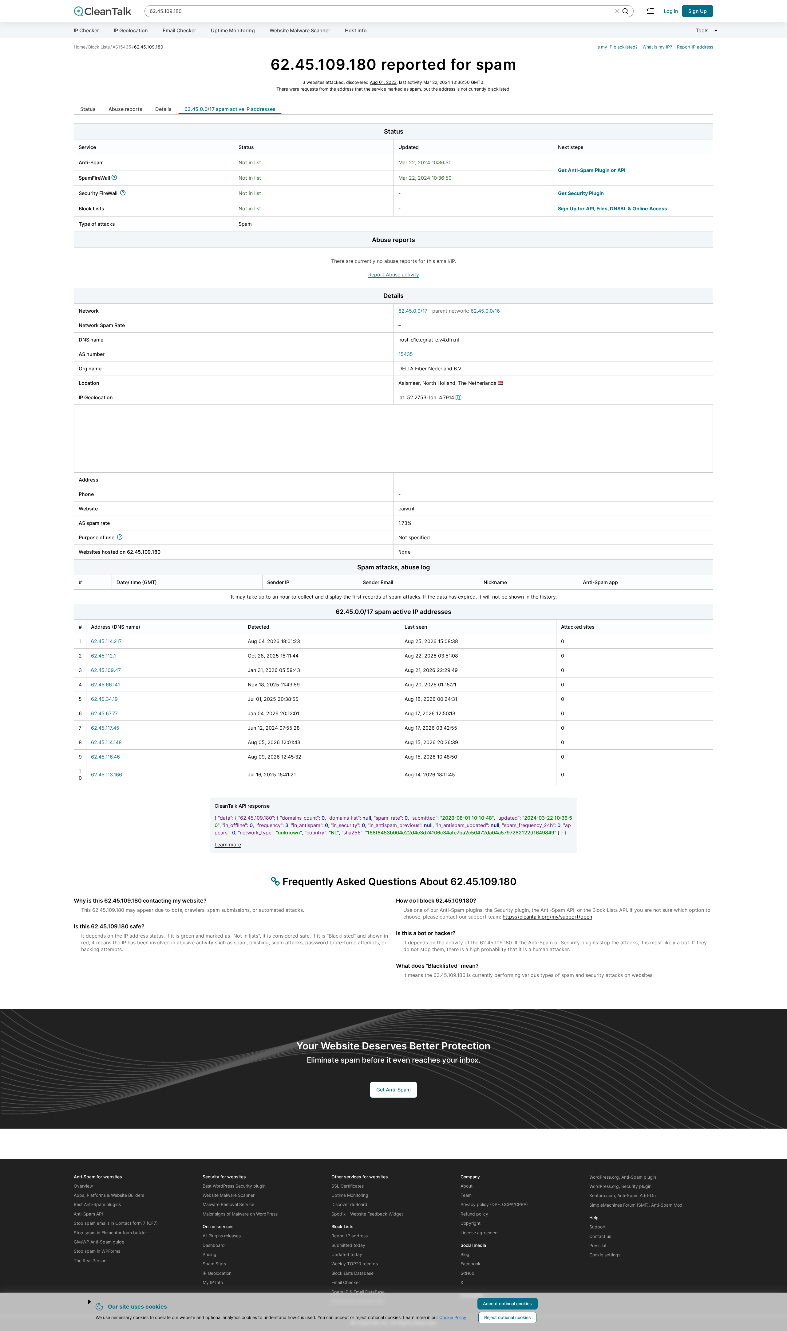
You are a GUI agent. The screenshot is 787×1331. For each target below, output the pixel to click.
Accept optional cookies (507, 1303)
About (467, 1186)
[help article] (115, 178)
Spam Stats (214, 1263)
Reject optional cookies (507, 1317)
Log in (671, 11)
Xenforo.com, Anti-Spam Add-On (622, 1195)
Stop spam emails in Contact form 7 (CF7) (116, 1223)
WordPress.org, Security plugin (620, 1186)
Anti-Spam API (88, 1213)
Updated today (346, 1254)
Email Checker (179, 30)
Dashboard (214, 1245)
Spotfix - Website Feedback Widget (367, 1213)
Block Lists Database (352, 1273)
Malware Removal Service (228, 1204)
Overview (83, 1186)
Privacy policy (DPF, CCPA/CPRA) (494, 1204)
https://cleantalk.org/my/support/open (547, 917)
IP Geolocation (131, 30)
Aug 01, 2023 (383, 82)
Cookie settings (604, 1254)
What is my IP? (657, 46)
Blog (465, 1254)
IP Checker (86, 30)
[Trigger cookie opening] (84, 1302)
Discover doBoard (349, 1204)
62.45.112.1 (103, 656)
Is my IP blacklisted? (617, 46)
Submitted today (348, 1245)
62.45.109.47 (106, 670)
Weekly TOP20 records (354, 1263)
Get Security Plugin (581, 193)
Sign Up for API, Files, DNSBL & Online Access (612, 208)
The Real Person (90, 1260)
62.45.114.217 (106, 641)
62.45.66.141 (105, 684)
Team (466, 1195)
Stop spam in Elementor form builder (110, 1232)
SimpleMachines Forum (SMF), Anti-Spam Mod (635, 1205)
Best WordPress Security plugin (234, 1186)
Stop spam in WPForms (97, 1251)
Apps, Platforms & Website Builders (109, 1195)
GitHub (467, 1273)
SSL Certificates (347, 1186)
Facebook (471, 1263)
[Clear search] (617, 11)
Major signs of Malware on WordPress (240, 1213)
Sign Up (697, 11)
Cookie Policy (452, 1317)
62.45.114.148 (106, 742)
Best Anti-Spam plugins (97, 1204)
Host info (356, 30)
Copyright (471, 1223)
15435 (405, 354)
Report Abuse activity (393, 274)
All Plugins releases (222, 1235)
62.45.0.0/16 (485, 311)
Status (88, 109)
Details (163, 109)
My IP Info (213, 1282)
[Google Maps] (459, 397)
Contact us (600, 1236)
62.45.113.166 (106, 774)
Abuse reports (125, 109)
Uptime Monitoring (233, 30)
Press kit (598, 1245)
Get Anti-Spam (393, 1090)
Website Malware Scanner (300, 30)
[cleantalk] (103, 11)
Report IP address (695, 46)
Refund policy (474, 1213)
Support (597, 1226)
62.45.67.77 (104, 713)
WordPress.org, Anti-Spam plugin (622, 1177)
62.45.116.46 (105, 757)
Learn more (228, 844)
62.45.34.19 (104, 699)
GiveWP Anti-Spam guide (99, 1241)
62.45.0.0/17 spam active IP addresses (229, 109)
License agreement (480, 1232)
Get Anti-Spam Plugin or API (591, 170)
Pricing (209, 1254)
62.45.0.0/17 (412, 311)
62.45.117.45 (105, 728)
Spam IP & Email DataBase (358, 1291)
